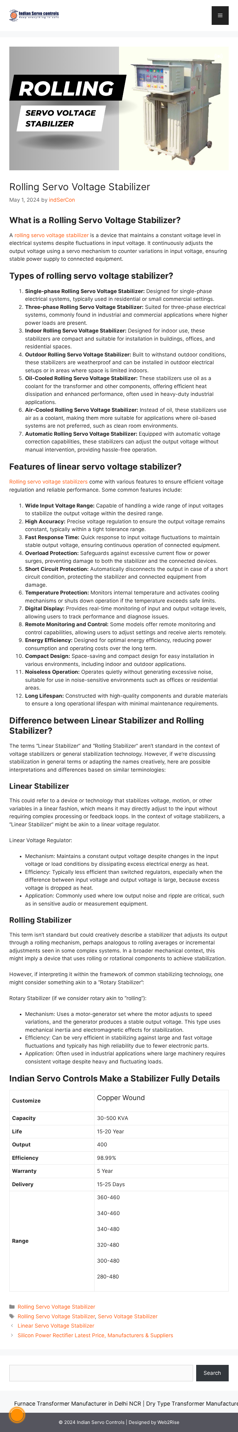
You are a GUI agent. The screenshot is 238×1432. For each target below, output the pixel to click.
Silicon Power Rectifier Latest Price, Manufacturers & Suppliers (95, 1335)
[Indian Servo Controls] (34, 15)
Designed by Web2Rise (154, 1422)
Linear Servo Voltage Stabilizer (56, 1326)
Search (212, 1373)
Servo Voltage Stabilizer (127, 1316)
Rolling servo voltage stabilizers (48, 482)
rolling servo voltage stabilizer (52, 235)
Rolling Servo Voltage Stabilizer (56, 1307)
